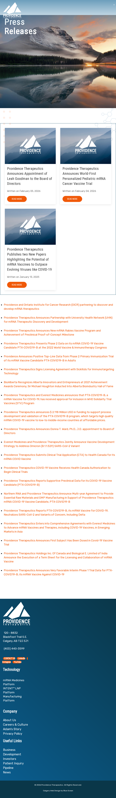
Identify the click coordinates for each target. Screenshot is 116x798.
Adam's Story (12, 729)
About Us (10, 720)
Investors (9, 759)
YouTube (17, 662)
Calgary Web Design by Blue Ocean (58, 791)
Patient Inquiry (13, 763)
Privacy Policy (12, 733)
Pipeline (8, 768)
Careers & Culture (15, 724)
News (7, 772)
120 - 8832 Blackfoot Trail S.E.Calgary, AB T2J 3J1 (15, 637)
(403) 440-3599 (14, 648)
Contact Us (9, 658)
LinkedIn (21, 658)
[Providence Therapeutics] (12, 10)
